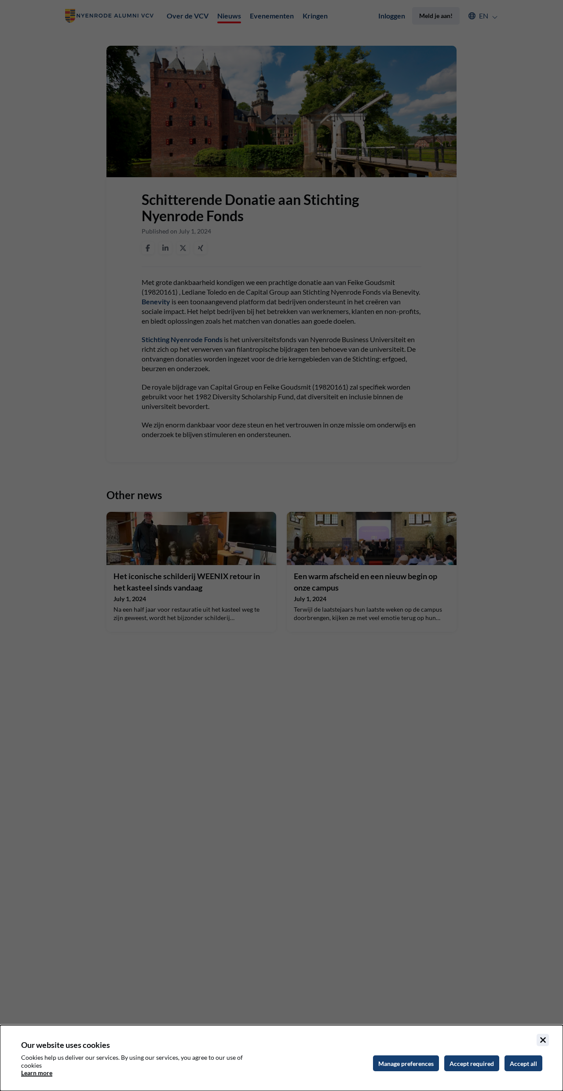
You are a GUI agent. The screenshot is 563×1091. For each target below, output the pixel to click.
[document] (281, 1058)
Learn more (36, 1072)
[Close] (543, 1040)
